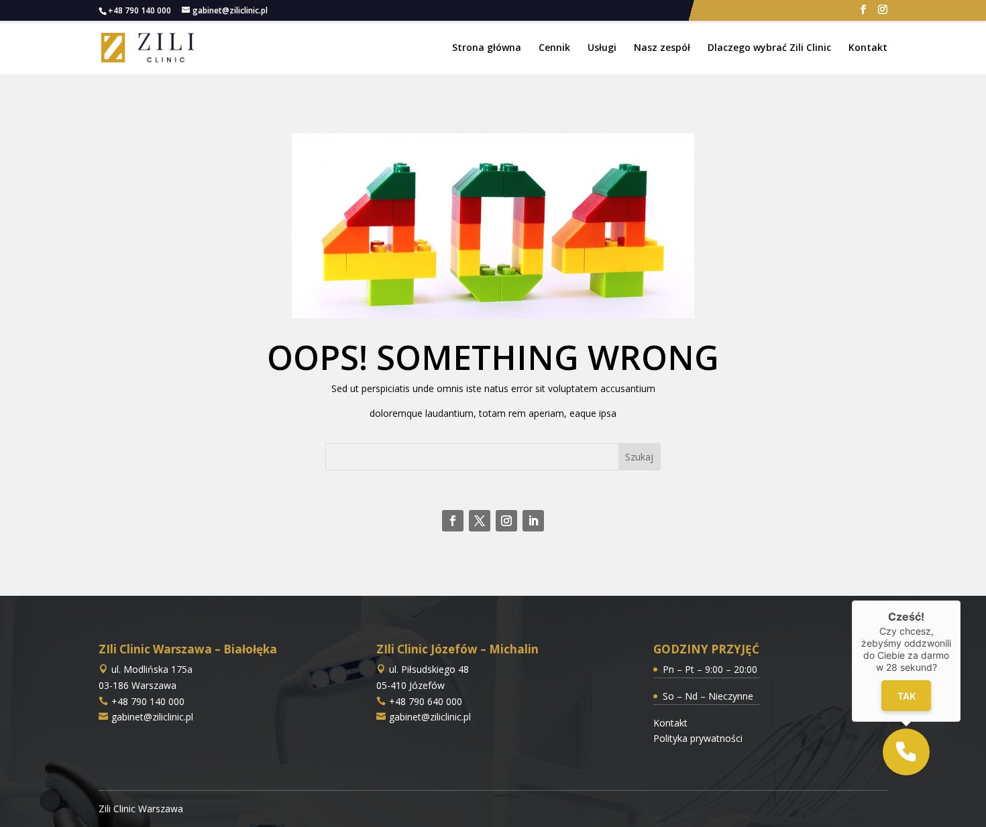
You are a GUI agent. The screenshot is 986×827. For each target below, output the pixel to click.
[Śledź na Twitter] (479, 520)
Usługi (602, 48)
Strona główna (486, 48)
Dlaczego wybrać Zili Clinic (769, 48)
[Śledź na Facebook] (452, 520)
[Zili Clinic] (148, 46)
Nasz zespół (662, 48)
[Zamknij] (960, 600)
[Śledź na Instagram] (506, 520)
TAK (906, 695)
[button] (906, 751)
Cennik (554, 48)
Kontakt (867, 48)
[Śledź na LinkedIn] (533, 520)
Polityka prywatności (698, 738)
